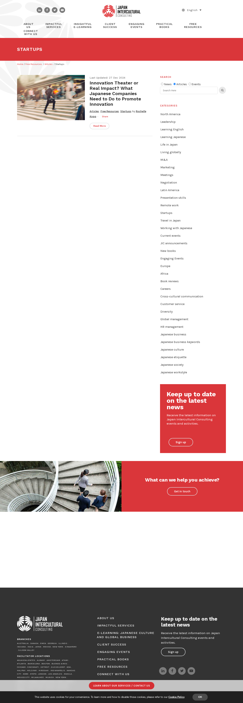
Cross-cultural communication (181, 296)
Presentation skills (173, 197)
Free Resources (33, 64)
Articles (49, 64)
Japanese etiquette (173, 357)
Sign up (181, 442)
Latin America (169, 190)
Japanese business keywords (180, 342)
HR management (171, 327)
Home (20, 64)
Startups (125, 111)
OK (200, 697)
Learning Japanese (173, 137)
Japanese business (173, 334)
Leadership (168, 122)
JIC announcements (173, 243)
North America (170, 114)
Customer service (172, 304)
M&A (164, 160)
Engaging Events (172, 258)
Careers (165, 289)
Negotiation (168, 182)
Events (196, 84)
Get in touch (182, 491)
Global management (174, 319)
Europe (165, 266)
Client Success (111, 644)
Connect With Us (113, 674)
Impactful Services (115, 625)
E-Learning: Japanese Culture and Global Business (125, 635)
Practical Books (113, 659)
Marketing (167, 167)
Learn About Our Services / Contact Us (121, 685)
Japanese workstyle (173, 372)
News (168, 84)
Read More (99, 126)
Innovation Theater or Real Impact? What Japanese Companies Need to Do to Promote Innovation (115, 93)
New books (168, 251)
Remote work (169, 205)
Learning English (172, 129)
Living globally (170, 152)
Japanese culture (172, 349)
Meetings (166, 175)
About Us (105, 618)
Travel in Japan (170, 220)
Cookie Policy (176, 697)
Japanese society (171, 364)
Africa (164, 273)
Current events (170, 235)
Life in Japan (169, 144)
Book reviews (169, 281)
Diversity (166, 311)
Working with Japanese (176, 228)
